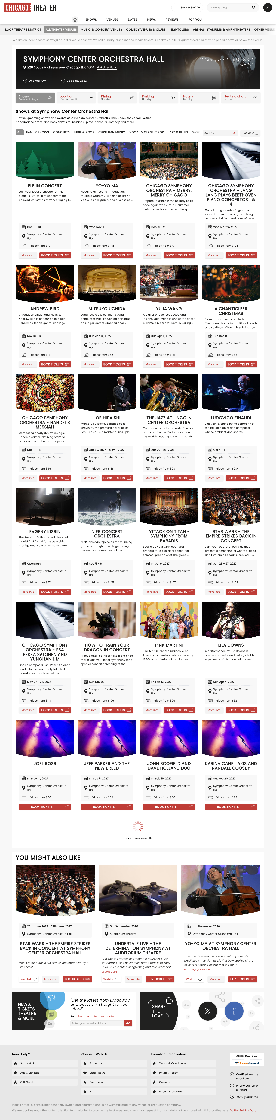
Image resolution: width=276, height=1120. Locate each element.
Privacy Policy (159, 578)
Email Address (86, 554)
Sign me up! (188, 571)
